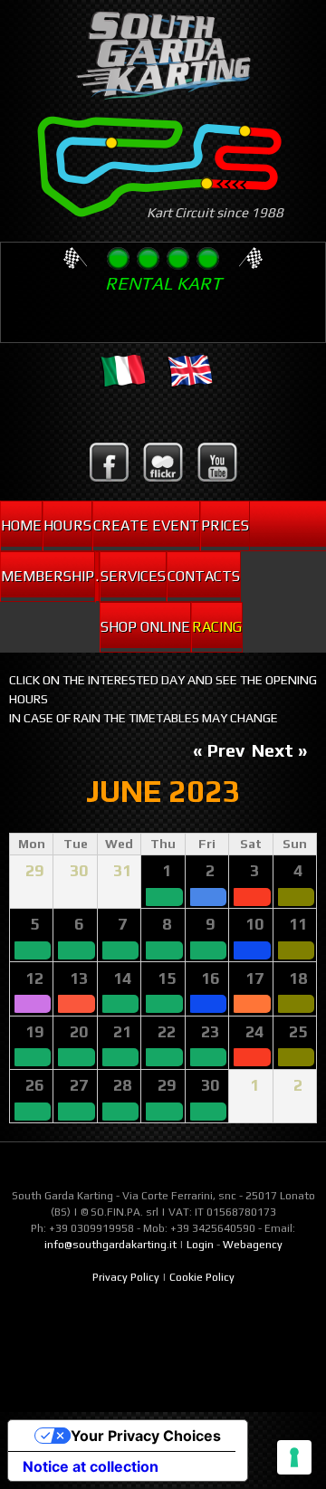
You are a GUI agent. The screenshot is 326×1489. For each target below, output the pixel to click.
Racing (217, 626)
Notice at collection (90, 1466)
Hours (67, 525)
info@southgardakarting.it (110, 1244)
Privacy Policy (125, 1277)
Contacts (204, 576)
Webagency (253, 1244)
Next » (280, 750)
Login (200, 1244)
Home (21, 525)
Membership (47, 576)
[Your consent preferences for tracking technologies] (294, 1457)
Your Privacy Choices (146, 1436)
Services (133, 576)
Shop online (145, 626)
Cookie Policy (202, 1277)
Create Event (146, 525)
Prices (225, 525)
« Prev (218, 750)
